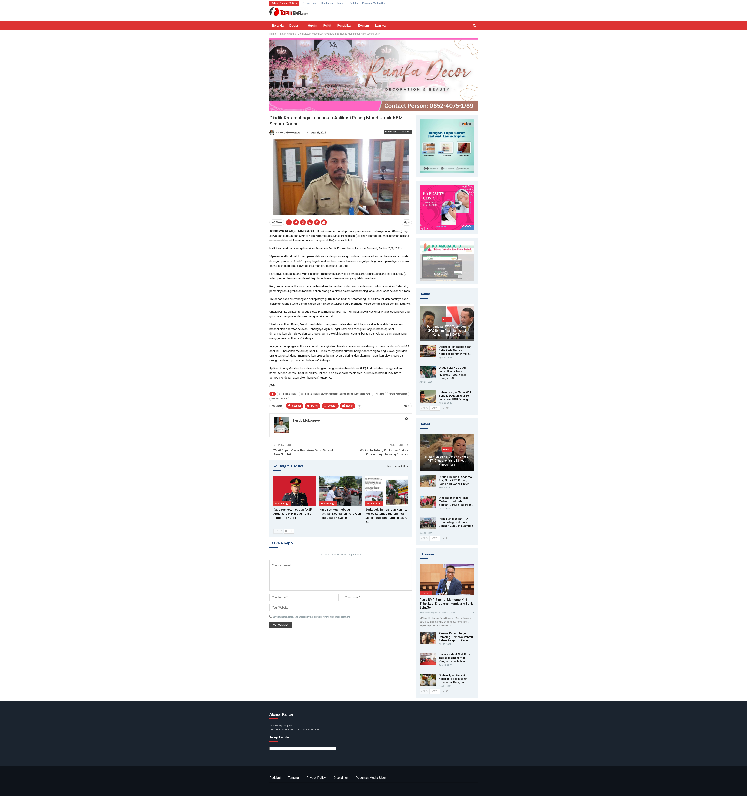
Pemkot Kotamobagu (398, 394)
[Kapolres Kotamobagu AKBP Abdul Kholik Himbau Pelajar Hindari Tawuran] (294, 491)
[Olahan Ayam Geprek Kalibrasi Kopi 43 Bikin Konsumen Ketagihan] (428, 680)
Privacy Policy (310, 3)
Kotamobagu (390, 132)
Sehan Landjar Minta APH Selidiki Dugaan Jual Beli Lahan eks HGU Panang (455, 396)
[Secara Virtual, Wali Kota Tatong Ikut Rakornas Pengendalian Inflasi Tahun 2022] (428, 659)
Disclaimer (327, 3)
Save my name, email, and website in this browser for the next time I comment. (311, 617)
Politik (327, 25)
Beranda (278, 25)
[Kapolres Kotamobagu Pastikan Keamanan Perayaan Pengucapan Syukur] (340, 491)
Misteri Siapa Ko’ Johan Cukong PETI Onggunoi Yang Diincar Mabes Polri (446, 460)
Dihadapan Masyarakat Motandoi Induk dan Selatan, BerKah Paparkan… (456, 501)
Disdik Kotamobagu (287, 394)
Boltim (446, 319)
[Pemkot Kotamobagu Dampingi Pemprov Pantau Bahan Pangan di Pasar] (428, 638)
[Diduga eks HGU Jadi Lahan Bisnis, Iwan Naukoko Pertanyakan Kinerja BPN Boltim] (428, 372)
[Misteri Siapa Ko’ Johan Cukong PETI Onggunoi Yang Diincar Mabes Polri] (446, 452)
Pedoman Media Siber (374, 3)
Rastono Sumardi (279, 399)
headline (380, 394)
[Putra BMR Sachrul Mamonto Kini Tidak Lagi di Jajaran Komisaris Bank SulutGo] (447, 579)
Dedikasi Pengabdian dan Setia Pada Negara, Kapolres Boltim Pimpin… (455, 350)
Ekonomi (363, 25)
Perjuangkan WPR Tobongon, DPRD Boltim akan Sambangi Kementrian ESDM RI (446, 330)
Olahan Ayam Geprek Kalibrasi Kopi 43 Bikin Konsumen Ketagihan (453, 679)
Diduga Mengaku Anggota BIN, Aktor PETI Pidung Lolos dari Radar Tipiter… (455, 480)
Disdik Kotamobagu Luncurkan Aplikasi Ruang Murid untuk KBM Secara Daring (336, 394)
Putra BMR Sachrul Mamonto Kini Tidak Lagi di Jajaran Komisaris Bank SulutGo (446, 603)
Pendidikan (344, 25)
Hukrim (312, 25)
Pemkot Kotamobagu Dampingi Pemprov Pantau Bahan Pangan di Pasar (456, 637)
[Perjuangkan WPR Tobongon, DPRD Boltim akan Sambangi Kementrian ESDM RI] (446, 322)
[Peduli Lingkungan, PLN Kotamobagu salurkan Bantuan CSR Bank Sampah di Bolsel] (428, 523)
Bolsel (446, 449)
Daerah (294, 25)
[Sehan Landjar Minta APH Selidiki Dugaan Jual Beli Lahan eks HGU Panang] (428, 396)
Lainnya (380, 25)
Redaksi (354, 3)
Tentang (341, 3)
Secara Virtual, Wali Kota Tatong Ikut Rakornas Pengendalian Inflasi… (454, 658)
